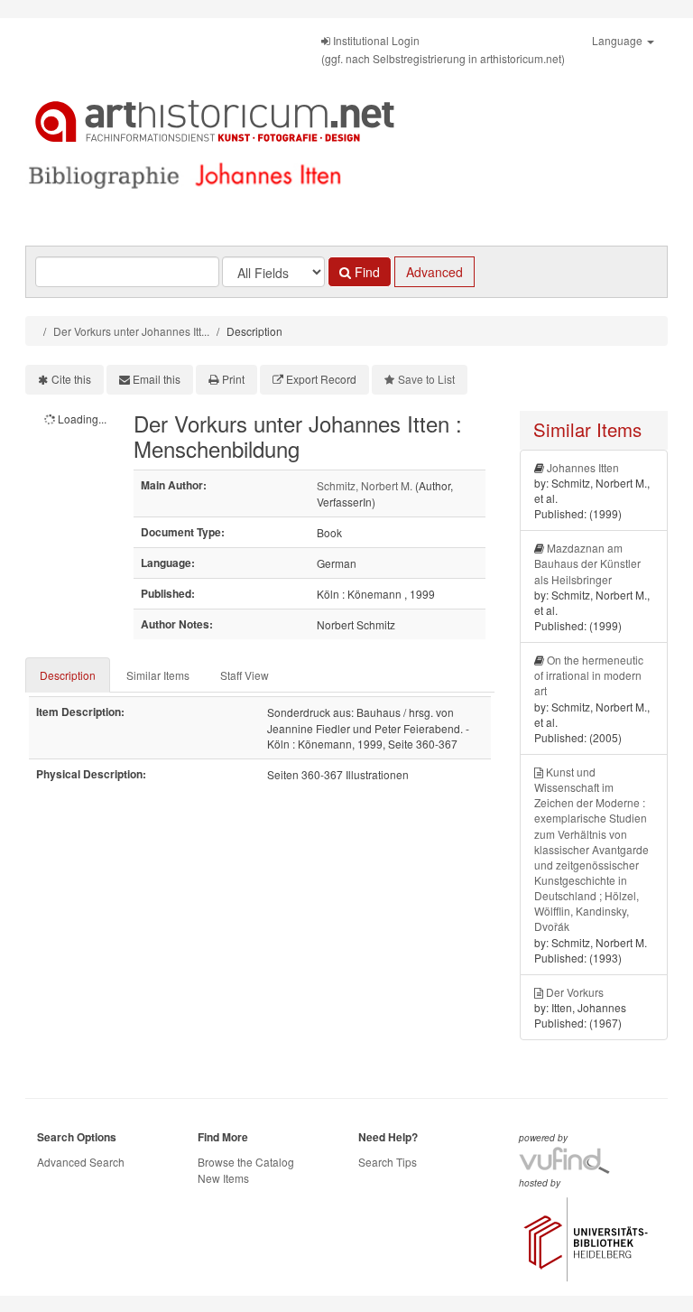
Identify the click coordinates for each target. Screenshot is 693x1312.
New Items (223, 1178)
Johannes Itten (583, 467)
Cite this (71, 378)
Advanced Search (81, 1161)
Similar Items (157, 675)
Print (233, 378)
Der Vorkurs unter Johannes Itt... (131, 331)
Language (618, 40)
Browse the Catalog (246, 1161)
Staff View (244, 675)
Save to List (426, 378)
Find (365, 272)
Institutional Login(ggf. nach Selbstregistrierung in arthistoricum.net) (443, 49)
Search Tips (387, 1161)
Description (68, 675)
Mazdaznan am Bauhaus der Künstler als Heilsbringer (587, 563)
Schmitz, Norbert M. (364, 485)
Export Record (321, 378)
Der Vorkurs (575, 992)
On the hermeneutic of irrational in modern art (588, 675)
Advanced (434, 272)
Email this (156, 378)
